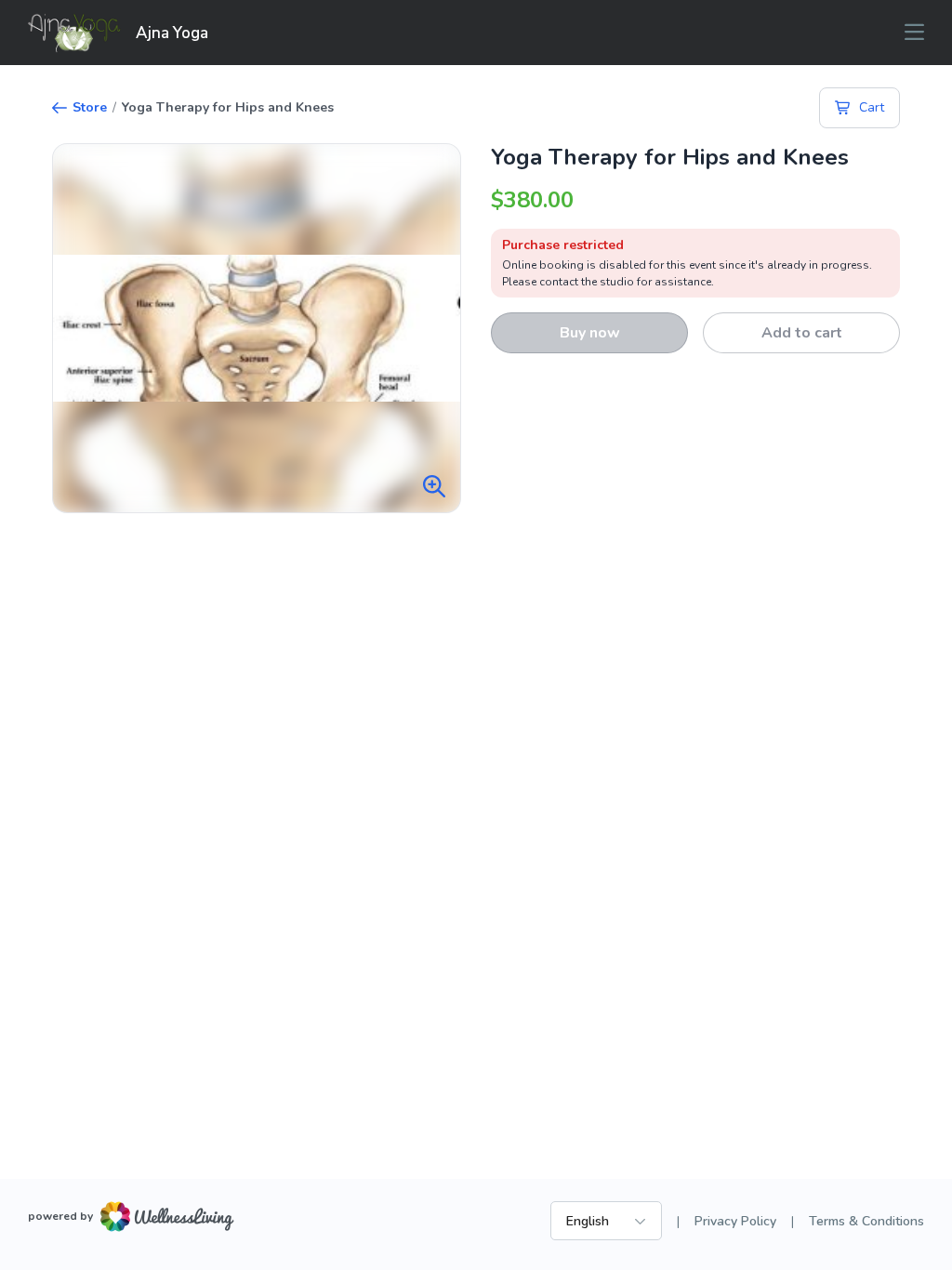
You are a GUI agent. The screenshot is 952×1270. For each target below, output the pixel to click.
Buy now (590, 333)
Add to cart (801, 333)
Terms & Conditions (866, 1221)
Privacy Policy (735, 1221)
